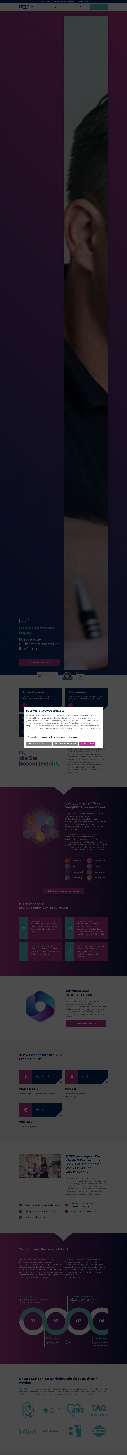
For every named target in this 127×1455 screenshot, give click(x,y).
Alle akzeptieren (87, 744)
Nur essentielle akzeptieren (39, 744)
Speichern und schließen (65, 744)
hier (27, 731)
